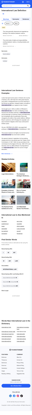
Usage (3, 371)
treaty (3, 226)
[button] (23, 1)
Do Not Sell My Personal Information (16, 402)
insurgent (4, 221)
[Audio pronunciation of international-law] (3, 13)
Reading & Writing (6, 373)
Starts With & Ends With (10, 278)
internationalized (6, 339)
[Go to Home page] (8, 2)
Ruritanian (20, 233)
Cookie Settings (20, 368)
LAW (16, 261)
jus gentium (5, 231)
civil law (5, 61)
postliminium (5, 224)
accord (19, 231)
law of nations (6, 54)
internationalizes (21, 339)
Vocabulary (4, 368)
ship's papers (20, 226)
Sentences (26, 19)
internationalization (7, 336)
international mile (6, 327)
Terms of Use (20, 371)
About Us (19, 357)
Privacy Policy (20, 362)
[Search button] (28, 5)
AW (10, 261)
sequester (4, 229)
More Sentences (6, 153)
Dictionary (4, 357)
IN (8, 252)
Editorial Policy (20, 365)
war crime (19, 221)
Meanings (6, 19)
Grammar (4, 365)
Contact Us (19, 360)
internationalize (21, 336)
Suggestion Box (20, 373)
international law (9, 269)
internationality (21, 334)
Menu (28, 2)
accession (4, 233)
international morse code (8, 331)
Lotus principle (21, 229)
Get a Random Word (16, 386)
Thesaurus (4, 360)
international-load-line (8, 334)
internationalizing (6, 341)
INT (14, 252)
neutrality (19, 224)
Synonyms (16, 19)
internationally (21, 341)
